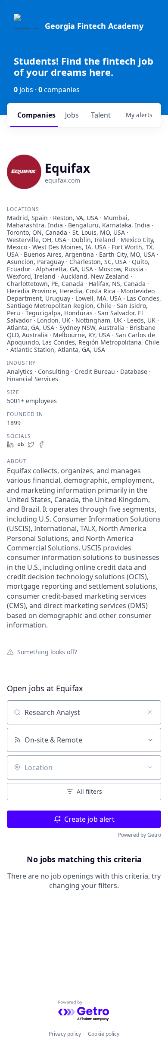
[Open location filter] (149, 767)
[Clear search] (149, 712)
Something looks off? (47, 651)
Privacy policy (65, 1033)
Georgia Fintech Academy (94, 26)
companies (36, 115)
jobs (72, 115)
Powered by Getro (139, 835)
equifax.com (62, 180)
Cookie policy (103, 1033)
